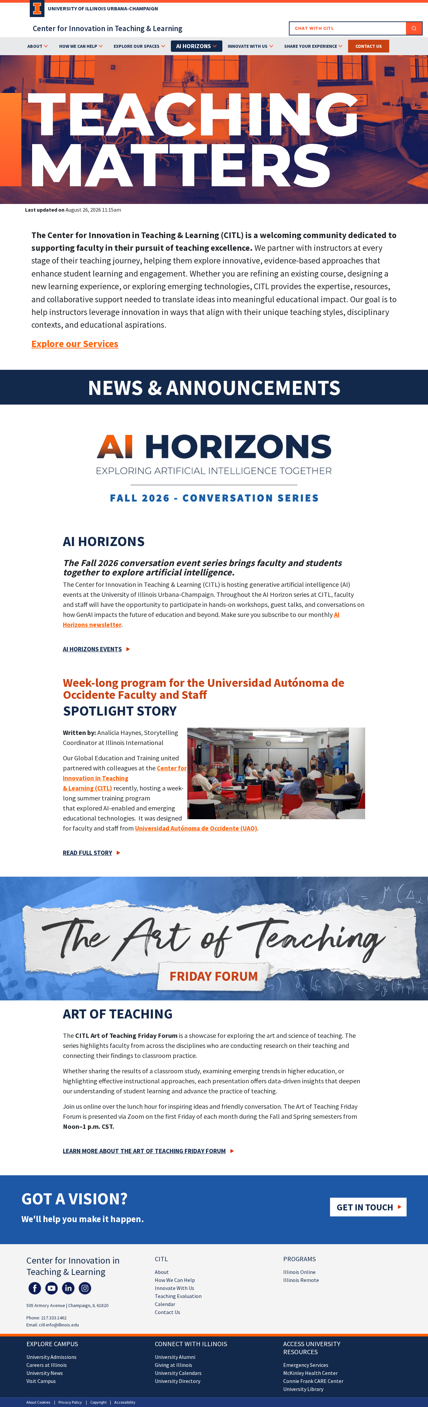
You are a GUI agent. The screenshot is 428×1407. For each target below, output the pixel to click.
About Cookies (38, 1402)
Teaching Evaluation (178, 1296)
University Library (303, 1389)
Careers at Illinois (46, 1365)
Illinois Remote (301, 1280)
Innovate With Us (174, 1288)
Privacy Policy (70, 1402)
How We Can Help (175, 1280)
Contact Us (167, 1312)
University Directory (177, 1381)
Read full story (87, 853)
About (162, 1272)
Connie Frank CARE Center (313, 1381)
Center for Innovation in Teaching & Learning (107, 28)
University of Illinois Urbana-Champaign (103, 8)
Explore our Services (74, 344)
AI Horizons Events (92, 649)
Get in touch (365, 1207)
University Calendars (178, 1373)
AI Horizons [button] (193, 46)
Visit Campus (41, 1381)
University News (44, 1373)
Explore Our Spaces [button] (136, 46)
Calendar (165, 1304)
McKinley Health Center (310, 1373)
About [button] (34, 46)
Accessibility (124, 1402)
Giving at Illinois (173, 1365)
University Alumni (175, 1357)
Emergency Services (305, 1365)
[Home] (35, 10)
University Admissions (51, 1357)
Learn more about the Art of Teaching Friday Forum (144, 1151)
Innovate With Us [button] (248, 46)
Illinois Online (299, 1272)
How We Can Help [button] (78, 46)
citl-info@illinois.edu (59, 1325)
